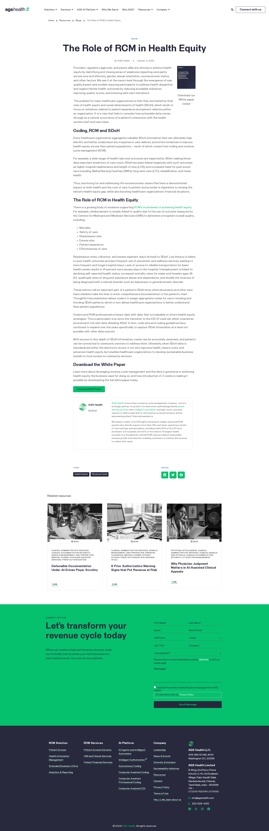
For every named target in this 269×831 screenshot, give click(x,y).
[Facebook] (209, 809)
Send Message (188, 704)
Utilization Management (197, 558)
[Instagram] (202, 809)
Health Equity (81, 474)
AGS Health (118, 403)
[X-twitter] (196, 809)
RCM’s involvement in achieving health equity (162, 207)
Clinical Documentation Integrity (71, 553)
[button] (164, 475)
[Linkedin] (189, 809)
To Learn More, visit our (174, 695)
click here (203, 660)
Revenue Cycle (99, 474)
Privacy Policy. (186, 695)
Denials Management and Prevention (73, 555)
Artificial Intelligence (184, 551)
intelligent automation (145, 410)
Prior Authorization (74, 560)
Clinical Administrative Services (70, 551)
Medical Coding (60, 558)
